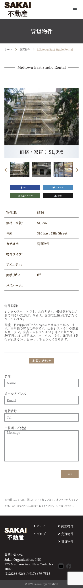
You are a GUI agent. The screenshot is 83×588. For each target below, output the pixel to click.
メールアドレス (15, 394)
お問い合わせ (13, 554)
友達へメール (27, 195)
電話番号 (10, 411)
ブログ (41, 533)
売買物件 (67, 533)
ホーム (8, 49)
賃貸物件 (24, 49)
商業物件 (67, 526)
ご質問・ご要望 (15, 428)
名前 (7, 377)
